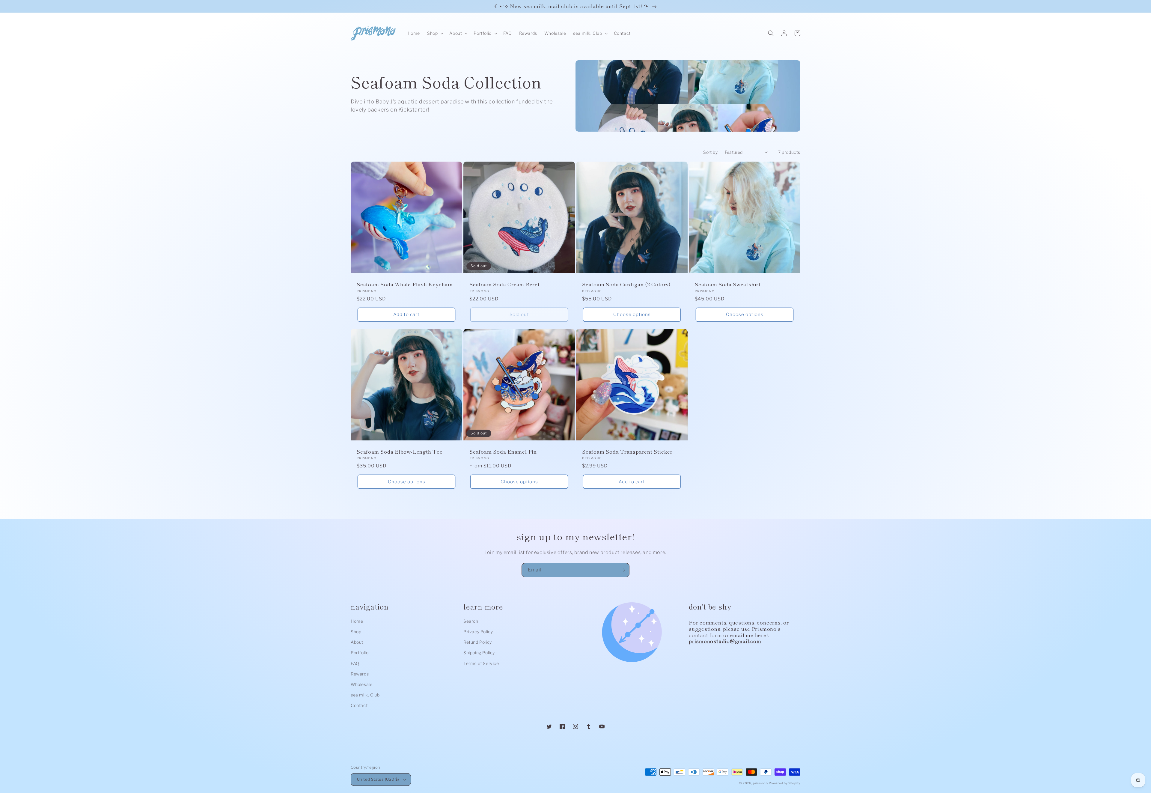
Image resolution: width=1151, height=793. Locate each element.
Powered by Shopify (784, 783)
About (357, 642)
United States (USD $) (378, 779)
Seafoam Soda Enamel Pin (503, 452)
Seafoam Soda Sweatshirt (728, 284)
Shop (356, 631)
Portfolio (359, 652)
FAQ (355, 663)
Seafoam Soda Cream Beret (504, 284)
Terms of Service (481, 663)
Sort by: (710, 152)
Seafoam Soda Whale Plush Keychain (405, 284)
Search (470, 621)
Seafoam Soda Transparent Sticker (627, 452)
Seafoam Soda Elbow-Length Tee (400, 452)
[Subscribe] (622, 570)
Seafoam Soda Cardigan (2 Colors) (626, 284)
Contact (359, 705)
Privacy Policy (478, 631)
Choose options (632, 314)
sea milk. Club (365, 694)
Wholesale (361, 684)
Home (357, 621)
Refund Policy (477, 642)
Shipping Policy (479, 652)
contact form (705, 635)
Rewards (360, 673)
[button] (435, 33)
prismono (760, 783)
